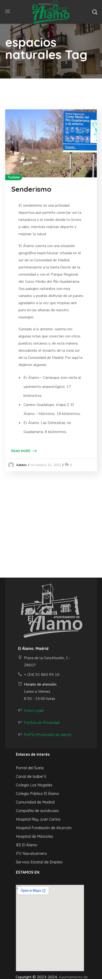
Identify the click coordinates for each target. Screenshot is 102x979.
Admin (21, 465)
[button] (94, 12)
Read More (20, 451)
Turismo (14, 177)
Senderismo (31, 189)
